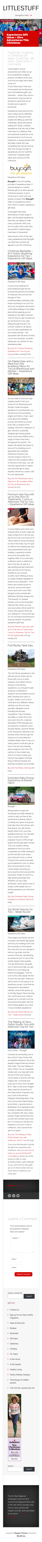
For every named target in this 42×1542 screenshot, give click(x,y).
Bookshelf (14, 1333)
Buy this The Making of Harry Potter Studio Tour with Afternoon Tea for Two (20, 1137)
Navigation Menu (22, 15)
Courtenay (27, 52)
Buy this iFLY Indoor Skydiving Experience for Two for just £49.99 (20, 351)
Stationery (14, 1344)
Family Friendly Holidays (20, 1375)
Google (9, 1196)
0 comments (20, 63)
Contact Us (14, 1310)
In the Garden (15, 1364)
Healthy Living (16, 1369)
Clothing (13, 1349)
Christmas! (22, 58)
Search (29, 1296)
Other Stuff (22, 61)
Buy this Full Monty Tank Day (20, 768)
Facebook (13, 1196)
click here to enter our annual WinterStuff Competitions (21, 1153)
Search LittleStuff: (15, 1293)
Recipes (13, 1328)
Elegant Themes (20, 1533)
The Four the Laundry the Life (22, 1388)
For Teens (14, 1354)
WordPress (21, 1536)
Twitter (18, 1196)
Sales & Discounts (17, 1323)
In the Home (15, 1359)
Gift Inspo (14, 1338)
